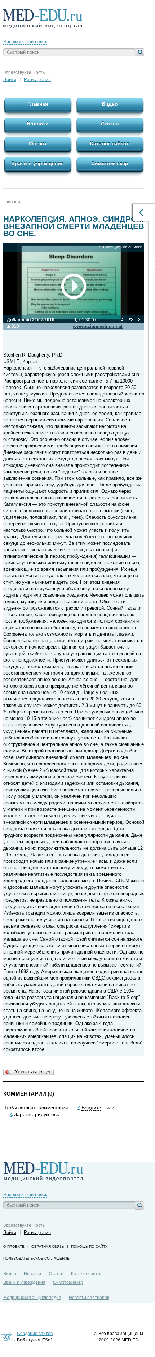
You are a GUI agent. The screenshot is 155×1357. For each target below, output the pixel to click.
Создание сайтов (35, 1333)
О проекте (14, 1246)
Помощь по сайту (89, 1246)
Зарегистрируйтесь (36, 1114)
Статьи (56, 1273)
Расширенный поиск (25, 41)
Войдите (91, 1107)
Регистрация (37, 79)
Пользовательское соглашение (36, 1258)
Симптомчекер (68, 1282)
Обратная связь (47, 1246)
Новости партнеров (89, 1297)
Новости (32, 1273)
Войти (9, 79)
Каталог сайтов (86, 1273)
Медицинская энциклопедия (32, 1297)
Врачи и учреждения (24, 1282)
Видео (9, 1273)
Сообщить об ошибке (122, 247)
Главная (11, 201)
